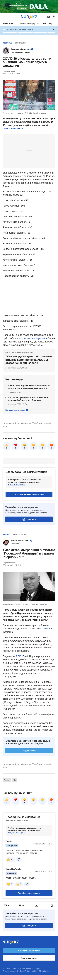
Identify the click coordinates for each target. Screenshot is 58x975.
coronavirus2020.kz (13, 128)
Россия (7, 780)
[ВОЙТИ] (54, 17)
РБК (18, 656)
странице (44, 628)
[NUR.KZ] (29, 17)
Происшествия (19, 534)
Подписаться (29, 750)
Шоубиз (6, 534)
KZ (48, 17)
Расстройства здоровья (29, 23)
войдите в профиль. (17, 484)
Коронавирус (20, 43)
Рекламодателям (29, 958)
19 (42, 802)
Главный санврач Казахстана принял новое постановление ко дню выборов (29, 387)
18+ (14, 780)
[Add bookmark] (52, 905)
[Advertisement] (29, 150)
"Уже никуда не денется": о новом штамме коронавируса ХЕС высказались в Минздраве (28, 359)
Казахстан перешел (35, 338)
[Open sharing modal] (36, 906)
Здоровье (8, 23)
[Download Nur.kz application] (29, 6)
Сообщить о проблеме (29, 950)
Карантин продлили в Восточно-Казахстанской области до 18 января (28, 398)
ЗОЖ (44, 23)
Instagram (31, 519)
